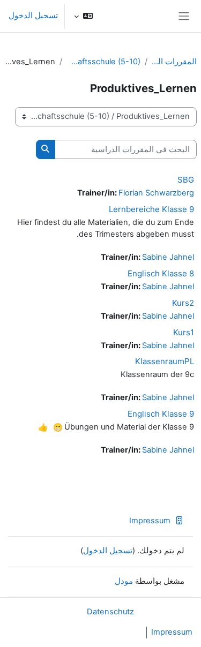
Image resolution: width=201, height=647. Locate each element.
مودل (124, 581)
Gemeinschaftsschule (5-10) (103, 61)
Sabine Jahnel (168, 257)
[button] (83, 16)
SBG (185, 180)
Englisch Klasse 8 (161, 273)
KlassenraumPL (164, 361)
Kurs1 (183, 332)
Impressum (149, 520)
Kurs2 (183, 303)
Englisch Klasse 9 (161, 414)
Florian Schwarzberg (156, 193)
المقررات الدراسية (174, 61)
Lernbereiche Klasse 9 (151, 209)
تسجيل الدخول (33, 15)
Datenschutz (110, 611)
